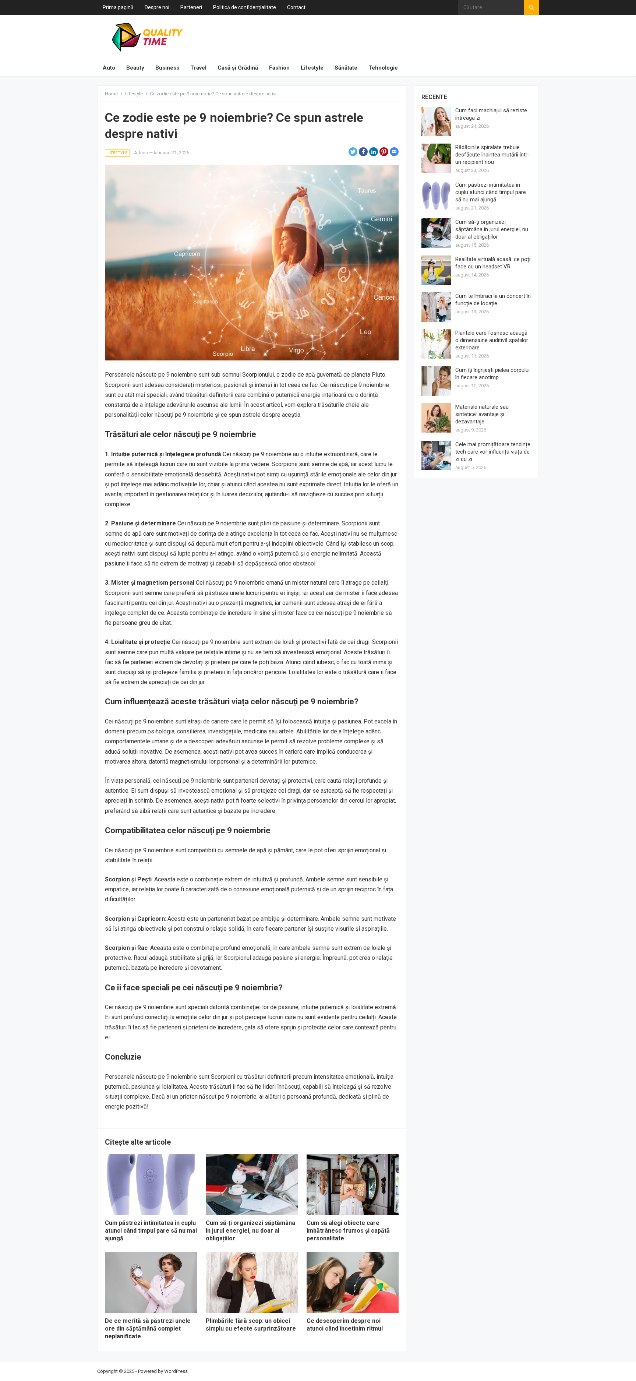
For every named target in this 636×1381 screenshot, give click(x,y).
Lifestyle (312, 67)
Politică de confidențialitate (244, 7)
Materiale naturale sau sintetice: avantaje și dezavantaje (482, 414)
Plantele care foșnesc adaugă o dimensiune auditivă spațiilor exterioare (491, 340)
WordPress (176, 1371)
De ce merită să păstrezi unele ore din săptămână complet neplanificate (148, 1328)
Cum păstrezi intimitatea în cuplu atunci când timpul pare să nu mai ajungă (151, 1230)
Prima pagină (118, 7)
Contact (296, 7)
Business (167, 67)
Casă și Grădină (238, 67)
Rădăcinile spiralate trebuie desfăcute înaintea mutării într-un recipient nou (492, 154)
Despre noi (157, 7)
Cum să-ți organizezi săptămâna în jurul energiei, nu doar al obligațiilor (250, 1230)
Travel (198, 67)
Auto (109, 67)
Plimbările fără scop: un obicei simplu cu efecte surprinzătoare (251, 1324)
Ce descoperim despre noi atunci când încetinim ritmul (345, 1324)
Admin (141, 152)
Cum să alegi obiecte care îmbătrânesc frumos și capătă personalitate (348, 1230)
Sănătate (346, 67)
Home (111, 93)
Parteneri (191, 7)
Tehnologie (383, 67)
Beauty (135, 67)
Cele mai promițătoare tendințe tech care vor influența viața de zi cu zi (492, 451)
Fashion (279, 67)
